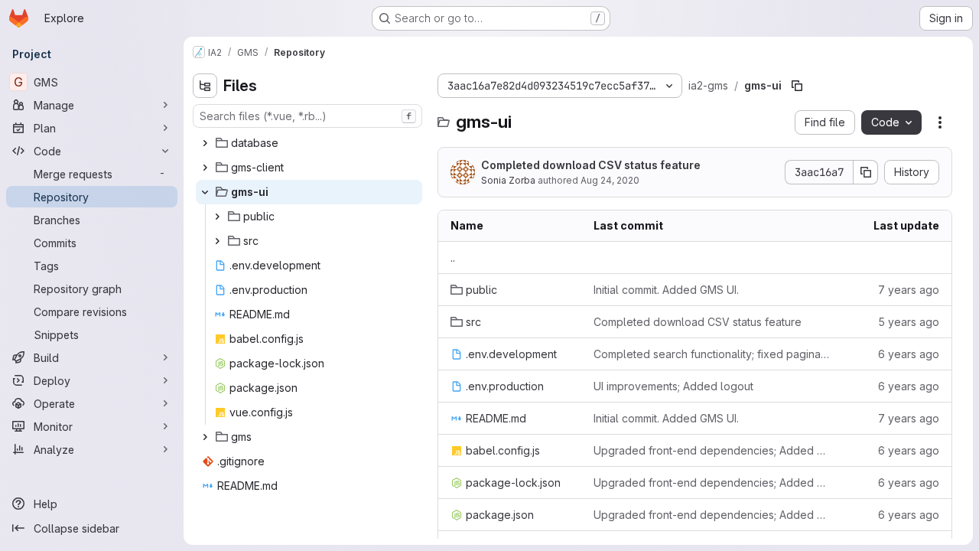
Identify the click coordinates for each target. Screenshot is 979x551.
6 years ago (908, 353)
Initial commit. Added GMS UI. (666, 289)
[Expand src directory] (217, 241)
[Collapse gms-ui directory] (205, 192)
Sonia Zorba (508, 180)
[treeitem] (309, 143)
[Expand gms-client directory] (205, 167)
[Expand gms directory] (205, 437)
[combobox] (307, 116)
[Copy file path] (797, 85)
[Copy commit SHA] (866, 172)
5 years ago (908, 321)
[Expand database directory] (205, 143)
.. (452, 257)
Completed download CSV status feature (591, 164)
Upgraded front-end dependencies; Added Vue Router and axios (711, 450)
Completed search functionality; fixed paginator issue (711, 353)
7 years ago (908, 289)
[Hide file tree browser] (205, 85)
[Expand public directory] (217, 216)
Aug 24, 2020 (610, 180)
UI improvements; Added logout (673, 386)
